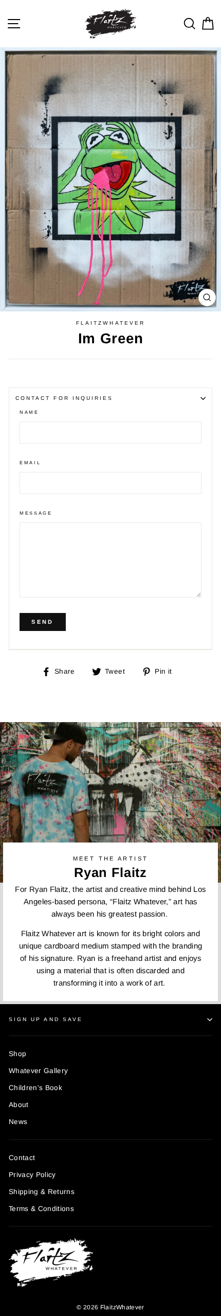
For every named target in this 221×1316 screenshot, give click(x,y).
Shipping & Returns (42, 1192)
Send (42, 622)
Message (36, 513)
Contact (22, 1158)
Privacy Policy (32, 1175)
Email (30, 462)
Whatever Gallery (38, 1071)
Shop (17, 1054)
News (18, 1122)
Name (29, 412)
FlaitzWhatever (110, 323)
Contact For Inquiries (64, 398)
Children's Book (35, 1088)
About (19, 1105)
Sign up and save (46, 1019)
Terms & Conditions (41, 1209)
